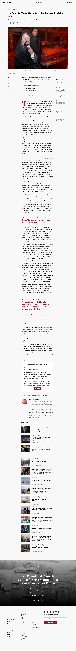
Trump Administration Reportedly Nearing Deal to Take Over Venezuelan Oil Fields (42, 479)
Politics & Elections (10, 628)
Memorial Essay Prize (35, 631)
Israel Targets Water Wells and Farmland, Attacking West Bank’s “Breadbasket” (41, 546)
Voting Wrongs (23, 633)
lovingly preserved (28, 168)
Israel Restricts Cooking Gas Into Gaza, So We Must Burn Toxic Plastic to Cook (60, 90)
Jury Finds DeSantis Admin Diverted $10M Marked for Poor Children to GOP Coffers (60, 110)
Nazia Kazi (34, 442)
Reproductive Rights (10, 634)
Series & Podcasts (10, 638)
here (29, 406)
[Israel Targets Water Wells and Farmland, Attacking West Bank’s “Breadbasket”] (25, 548)
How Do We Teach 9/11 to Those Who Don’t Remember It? (41, 437)
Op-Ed (9, 9)
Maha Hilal (34, 451)
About (9, 2)
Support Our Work (35, 620)
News (32, 477)
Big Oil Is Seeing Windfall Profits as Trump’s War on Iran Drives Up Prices (42, 518)
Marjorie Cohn (34, 433)
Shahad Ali (34, 493)
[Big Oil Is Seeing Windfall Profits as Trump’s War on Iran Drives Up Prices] (25, 519)
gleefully (44, 126)
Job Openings (34, 637)
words (44, 318)
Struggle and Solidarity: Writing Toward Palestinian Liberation (23, 614)
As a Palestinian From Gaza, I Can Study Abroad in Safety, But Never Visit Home (41, 537)
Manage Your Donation (34, 618)
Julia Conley (34, 484)
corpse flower (25, 235)
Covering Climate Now (23, 639)
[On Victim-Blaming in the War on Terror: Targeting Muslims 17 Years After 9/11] (25, 448)
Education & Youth (38, 435)
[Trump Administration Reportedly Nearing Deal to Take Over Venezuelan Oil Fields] (25, 481)
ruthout (17, 22)
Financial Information (35, 627)
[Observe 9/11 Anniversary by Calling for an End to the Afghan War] (25, 429)
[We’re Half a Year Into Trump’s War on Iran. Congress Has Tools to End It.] (25, 510)
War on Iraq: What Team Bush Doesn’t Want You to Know (42, 411)
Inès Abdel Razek (35, 465)
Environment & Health (39, 467)
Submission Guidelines (34, 625)
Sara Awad (34, 541)
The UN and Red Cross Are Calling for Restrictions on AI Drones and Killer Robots (41, 499)
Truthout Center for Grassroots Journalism (35, 635)
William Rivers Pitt (12, 22)
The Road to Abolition (22, 626)
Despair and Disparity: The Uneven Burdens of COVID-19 (23, 619)
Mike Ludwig (34, 504)
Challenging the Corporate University (24, 636)
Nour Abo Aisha (34, 474)
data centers (45, 5)
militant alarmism (42, 197)
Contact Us (34, 640)
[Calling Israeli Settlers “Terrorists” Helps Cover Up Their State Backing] (25, 462)
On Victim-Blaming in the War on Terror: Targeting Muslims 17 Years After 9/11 (42, 447)
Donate (69, 2)
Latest (3, 2)
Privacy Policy (34, 629)
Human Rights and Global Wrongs (23, 623)
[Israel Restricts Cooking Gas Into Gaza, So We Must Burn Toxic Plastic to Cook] (25, 471)
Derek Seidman (34, 522)
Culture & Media (9, 612)
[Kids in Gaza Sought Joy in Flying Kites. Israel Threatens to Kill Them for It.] (25, 490)
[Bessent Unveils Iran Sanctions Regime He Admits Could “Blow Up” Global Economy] (25, 529)
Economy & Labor (10, 615)
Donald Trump (38, 5)
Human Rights (34, 445)
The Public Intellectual (22, 629)
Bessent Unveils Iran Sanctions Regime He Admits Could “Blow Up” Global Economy (42, 527)
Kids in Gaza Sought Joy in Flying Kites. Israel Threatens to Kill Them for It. (60, 103)
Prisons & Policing (10, 630)
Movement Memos (23, 631)
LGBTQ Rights (9, 625)
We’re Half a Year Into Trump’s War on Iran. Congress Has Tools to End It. (42, 508)
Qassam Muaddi (34, 551)
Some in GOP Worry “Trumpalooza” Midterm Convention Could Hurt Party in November (60, 118)
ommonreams (39, 484)
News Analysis (34, 426)
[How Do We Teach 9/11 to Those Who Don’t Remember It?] (25, 439)
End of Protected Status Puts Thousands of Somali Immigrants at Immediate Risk (61, 97)
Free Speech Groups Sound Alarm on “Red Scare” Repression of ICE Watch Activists (60, 83)
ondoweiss (40, 465)
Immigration (26, 5)
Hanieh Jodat (34, 513)
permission (47, 395)
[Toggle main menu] (73, 2)
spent (36, 117)
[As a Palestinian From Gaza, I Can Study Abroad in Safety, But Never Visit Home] (25, 538)
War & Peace (14, 9)
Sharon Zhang (34, 532)
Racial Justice (9, 632)
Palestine (32, 5)
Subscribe (33, 622)
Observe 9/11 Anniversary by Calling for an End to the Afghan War (42, 428)
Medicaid (52, 5)
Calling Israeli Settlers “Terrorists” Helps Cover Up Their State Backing (41, 460)
